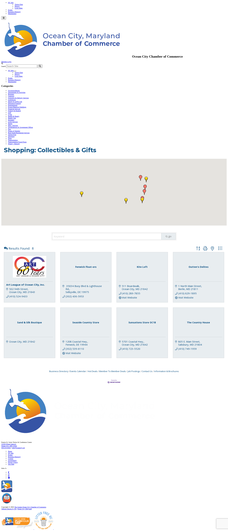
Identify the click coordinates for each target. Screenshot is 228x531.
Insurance (11, 120)
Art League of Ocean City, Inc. (25, 284)
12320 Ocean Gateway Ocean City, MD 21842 (9, 445)
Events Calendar (78, 371)
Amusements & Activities (16, 92)
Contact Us (147, 371)
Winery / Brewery (14, 144)
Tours (10, 138)
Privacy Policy (13, 462)
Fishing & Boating (14, 111)
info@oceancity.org (18, 448)
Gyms (10, 114)
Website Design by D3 (8, 509)
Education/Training (14, 103)
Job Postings (134, 371)
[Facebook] (8, 472)
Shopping (11, 136)
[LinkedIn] (9, 476)
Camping (11, 96)
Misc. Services (13, 125)
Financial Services (14, 109)
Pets (9, 129)
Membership (12, 14)
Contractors (12, 100)
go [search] (169, 236)
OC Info (11, 3)
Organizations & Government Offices (20, 127)
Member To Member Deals (112, 371)
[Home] (86, 435)
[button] (145, 187)
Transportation (13, 140)
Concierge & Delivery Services (18, 98)
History (17, 6)
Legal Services (13, 122)
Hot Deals (92, 371)
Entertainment (12, 105)
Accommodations (14, 90)
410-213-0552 (6, 448)
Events (10, 10)
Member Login (6, 62)
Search (3, 66)
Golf (9, 113)
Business (11, 94)
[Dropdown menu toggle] (15, 71)
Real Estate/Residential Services (19, 133)
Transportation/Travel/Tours (17, 142)
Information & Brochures (166, 371)
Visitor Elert (19, 4)
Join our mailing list (19, 503)
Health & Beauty (13, 116)
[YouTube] (9, 478)
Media (10, 124)
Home (10, 451)
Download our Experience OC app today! (26, 491)
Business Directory (14, 12)
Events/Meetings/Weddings (17, 107)
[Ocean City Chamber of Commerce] (66, 56)
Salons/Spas (12, 135)
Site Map (11, 464)
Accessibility (12, 460)
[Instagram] (9, 474)
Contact (10, 459)
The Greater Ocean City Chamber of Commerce (30, 507)
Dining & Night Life (15, 101)
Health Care (12, 118)
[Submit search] (40, 66)
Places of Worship (14, 131)
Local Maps (19, 8)
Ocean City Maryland (24, 509)
